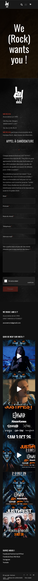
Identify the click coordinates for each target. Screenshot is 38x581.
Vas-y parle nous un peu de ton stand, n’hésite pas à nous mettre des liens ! (17, 248)
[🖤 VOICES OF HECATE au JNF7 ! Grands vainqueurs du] (19, 356)
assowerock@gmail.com (12, 323)
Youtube (6, 562)
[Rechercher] (20, 4)
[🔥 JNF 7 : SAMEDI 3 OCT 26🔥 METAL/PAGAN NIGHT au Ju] (19, 422)
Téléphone (7, 226)
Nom (5, 196)
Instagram (6, 559)
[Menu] (26, 4)
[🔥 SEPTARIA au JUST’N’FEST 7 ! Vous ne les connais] (19, 389)
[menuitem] (20, 4)
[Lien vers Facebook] (24, 575)
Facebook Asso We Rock (11, 557)
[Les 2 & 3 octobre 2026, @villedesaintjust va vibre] (19, 488)
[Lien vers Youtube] (33, 575)
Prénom (6, 206)
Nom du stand (8, 216)
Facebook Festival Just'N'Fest (13, 554)
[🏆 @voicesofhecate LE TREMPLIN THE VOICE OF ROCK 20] (19, 521)
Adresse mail (8, 236)
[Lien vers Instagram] (30, 575)
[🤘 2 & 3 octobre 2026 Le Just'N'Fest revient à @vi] (19, 455)
